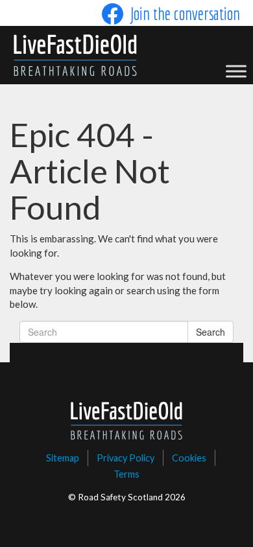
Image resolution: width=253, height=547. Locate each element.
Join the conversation (185, 13)
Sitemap (62, 457)
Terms (126, 474)
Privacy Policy (125, 457)
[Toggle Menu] (236, 71)
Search (210, 331)
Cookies (189, 457)
